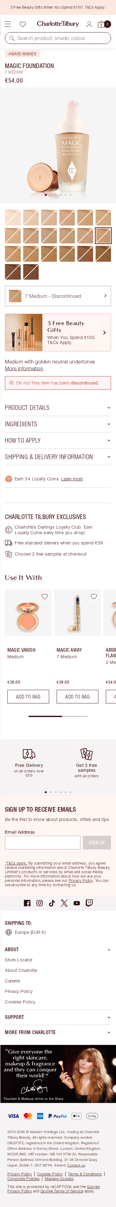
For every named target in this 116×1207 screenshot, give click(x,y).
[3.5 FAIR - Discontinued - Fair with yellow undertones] (13, 236)
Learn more (72, 478)
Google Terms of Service (62, 1191)
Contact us (76, 1165)
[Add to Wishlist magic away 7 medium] (93, 596)
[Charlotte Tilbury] (58, 24)
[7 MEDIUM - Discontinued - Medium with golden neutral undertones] (103, 236)
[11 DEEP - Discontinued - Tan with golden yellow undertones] (103, 254)
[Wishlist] (22, 24)
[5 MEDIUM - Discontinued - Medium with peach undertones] (31, 236)
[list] (58, 146)
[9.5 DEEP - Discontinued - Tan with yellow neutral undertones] (67, 254)
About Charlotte (21, 970)
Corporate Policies (23, 1178)
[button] (12, 38)
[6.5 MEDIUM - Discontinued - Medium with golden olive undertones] (67, 236)
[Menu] (7, 24)
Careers (12, 980)
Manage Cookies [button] (59, 1178)
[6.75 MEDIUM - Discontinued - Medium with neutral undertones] (85, 236)
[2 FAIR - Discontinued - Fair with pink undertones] (49, 218)
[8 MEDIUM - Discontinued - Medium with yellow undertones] (13, 254)
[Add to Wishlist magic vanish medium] (44, 596)
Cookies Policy (20, 1001)
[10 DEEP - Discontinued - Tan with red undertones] (85, 254)
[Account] (89, 24)
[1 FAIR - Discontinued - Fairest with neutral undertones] (31, 218)
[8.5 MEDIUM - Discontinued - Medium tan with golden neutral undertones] (31, 254)
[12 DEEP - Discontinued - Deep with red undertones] (31, 272)
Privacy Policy (81, 880)
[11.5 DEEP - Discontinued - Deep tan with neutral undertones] (13, 272)
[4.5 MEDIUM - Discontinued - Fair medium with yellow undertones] (103, 218)
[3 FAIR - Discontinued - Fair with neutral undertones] (67, 218)
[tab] (46, 195)
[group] (26, 648)
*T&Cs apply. (16, 863)
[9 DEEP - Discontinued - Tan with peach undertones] (49, 254)
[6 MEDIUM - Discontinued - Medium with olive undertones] (49, 236)
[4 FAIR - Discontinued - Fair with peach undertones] (85, 218)
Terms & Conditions (85, 1174)
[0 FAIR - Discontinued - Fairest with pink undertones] (13, 218)
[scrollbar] (58, 716)
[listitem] (58, 146)
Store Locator (18, 959)
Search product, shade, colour (51, 38)
